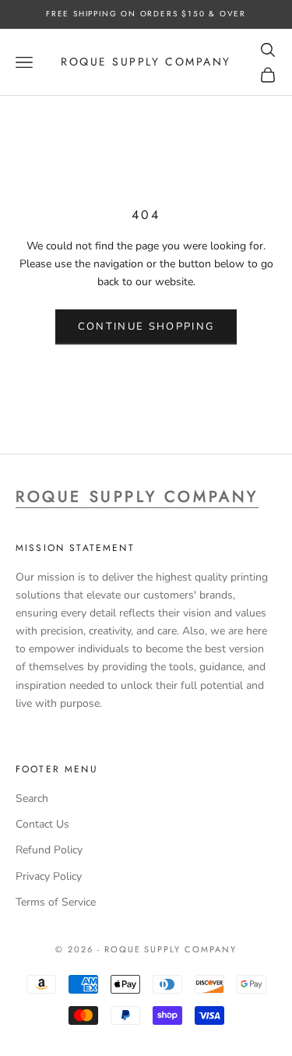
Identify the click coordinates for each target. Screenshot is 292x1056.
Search (32, 798)
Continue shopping (146, 327)
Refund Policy (49, 849)
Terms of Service (56, 902)
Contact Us (42, 824)
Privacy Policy (49, 876)
